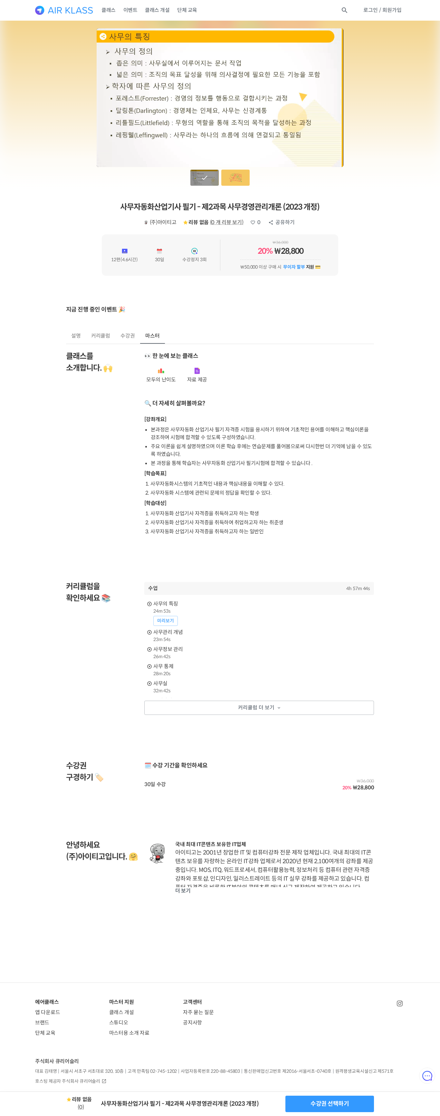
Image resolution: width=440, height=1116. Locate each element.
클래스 (108, 10)
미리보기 (165, 621)
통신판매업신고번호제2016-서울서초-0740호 (287, 1071)
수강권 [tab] (127, 335)
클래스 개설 (157, 10)
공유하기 (285, 222)
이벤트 (130, 10)
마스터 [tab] (152, 335)
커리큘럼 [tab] (100, 335)
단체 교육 (187, 10)
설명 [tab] (76, 335)
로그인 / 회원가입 (382, 10)
